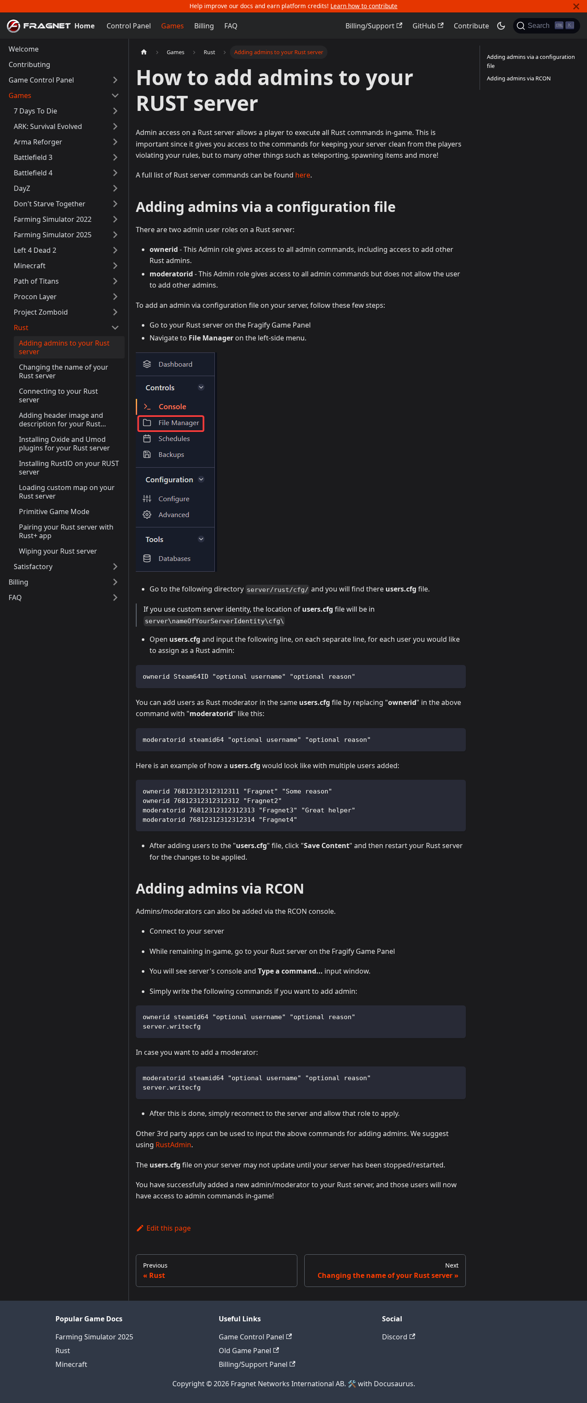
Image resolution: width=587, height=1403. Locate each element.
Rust (62, 1350)
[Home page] (144, 52)
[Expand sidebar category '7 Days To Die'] (115, 111)
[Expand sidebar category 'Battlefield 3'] (115, 157)
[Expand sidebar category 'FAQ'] (115, 597)
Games (172, 26)
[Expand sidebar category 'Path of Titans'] (115, 281)
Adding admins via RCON (519, 78)
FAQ (231, 26)
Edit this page (169, 1228)
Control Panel (129, 26)
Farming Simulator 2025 (94, 1337)
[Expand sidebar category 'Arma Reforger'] (115, 142)
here (302, 175)
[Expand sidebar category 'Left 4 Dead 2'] (115, 250)
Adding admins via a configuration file (531, 61)
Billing (204, 26)
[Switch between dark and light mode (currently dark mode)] (501, 26)
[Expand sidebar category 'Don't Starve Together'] (115, 204)
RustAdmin (173, 1144)
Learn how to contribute (363, 6)
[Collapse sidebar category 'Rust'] (115, 327)
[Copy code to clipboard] (455, 675)
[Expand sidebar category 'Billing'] (115, 582)
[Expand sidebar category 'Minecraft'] (115, 266)
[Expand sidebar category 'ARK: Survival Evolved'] (115, 126)
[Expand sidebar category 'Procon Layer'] (115, 296)
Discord (394, 1337)
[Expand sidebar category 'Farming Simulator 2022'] (115, 219)
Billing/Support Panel (253, 1364)
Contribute (471, 26)
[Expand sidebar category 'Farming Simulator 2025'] (115, 235)
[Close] (576, 6)
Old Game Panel (245, 1350)
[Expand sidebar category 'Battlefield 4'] (115, 173)
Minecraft (71, 1364)
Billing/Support (369, 26)
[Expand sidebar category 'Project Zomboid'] (115, 312)
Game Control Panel (251, 1337)
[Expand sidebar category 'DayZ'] (115, 188)
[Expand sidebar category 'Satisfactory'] (115, 566)
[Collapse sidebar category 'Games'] (115, 95)
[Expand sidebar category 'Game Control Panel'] (115, 80)
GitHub (424, 26)
